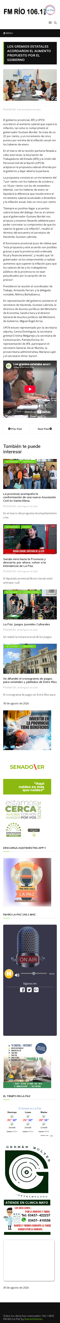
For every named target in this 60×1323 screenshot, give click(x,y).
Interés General (31, 592)
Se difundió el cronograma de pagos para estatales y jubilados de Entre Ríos (30, 680)
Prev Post (16, 428)
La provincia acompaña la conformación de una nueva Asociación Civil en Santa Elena (29, 497)
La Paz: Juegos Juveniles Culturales (26, 624)
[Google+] (36, 991)
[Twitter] (29, 991)
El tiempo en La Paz (30, 1108)
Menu (9, 33)
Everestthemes (33, 1319)
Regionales (29, 461)
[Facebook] (22, 991)
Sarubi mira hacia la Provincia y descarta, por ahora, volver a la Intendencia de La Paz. (24, 562)
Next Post (43, 428)
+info (51, 1135)
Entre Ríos (28, 646)
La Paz (26, 527)
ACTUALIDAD (12, 461)
